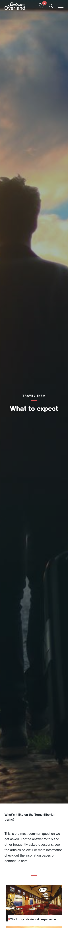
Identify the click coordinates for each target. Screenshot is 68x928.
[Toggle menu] (60, 6)
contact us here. (16, 861)
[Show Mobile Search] (51, 6)
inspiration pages (38, 855)
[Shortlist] (41, 7)
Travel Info (34, 395)
